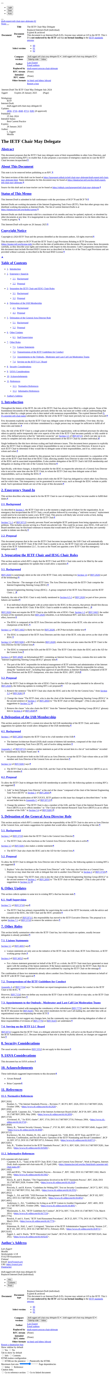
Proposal (21, 283)
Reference (18, 1367)
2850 (9, 111)
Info (7, 1355)
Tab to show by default (11, 1352)
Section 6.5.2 (66, 597)
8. (3, 1043)
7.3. (3, 1002)
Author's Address (14, 396)
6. (3, 888)
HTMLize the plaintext (15, 1361)
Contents (17, 1355)
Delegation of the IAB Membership (26, 303)
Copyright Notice (13, 230)
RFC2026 (6, 575)
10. (3, 1067)
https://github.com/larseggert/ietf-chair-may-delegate (75, 187)
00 (34, 46)
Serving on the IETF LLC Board (32, 362)
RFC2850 (44, 701)
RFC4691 (19, 946)
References (15, 381)
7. (3, 926)
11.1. (4, 1095)
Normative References (28, 386)
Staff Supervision (25, 337)
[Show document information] (8, 24)
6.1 (14, 337)
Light (10, 7)
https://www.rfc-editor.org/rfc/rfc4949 (25, 1130)
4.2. (3, 777)
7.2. (3, 981)
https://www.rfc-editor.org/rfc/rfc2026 (39, 1106)
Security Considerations (20, 366)
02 (34, 51)
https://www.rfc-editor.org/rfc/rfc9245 (31, 1236)
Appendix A (6, 987)
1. (3, 402)
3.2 (14, 298)
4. (3, 717)
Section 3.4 (6, 764)
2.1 (14, 279)
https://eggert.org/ (14, 1264)
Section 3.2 (25, 882)
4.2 (14, 313)
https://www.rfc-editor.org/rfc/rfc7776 (37, 1221)
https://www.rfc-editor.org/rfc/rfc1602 (31, 1174)
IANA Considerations (20, 371)
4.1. (3, 731)
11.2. (4, 1153)
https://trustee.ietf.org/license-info (17, 244)
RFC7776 (76, 1008)
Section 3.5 (64, 436)
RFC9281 (19, 642)
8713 (26, 111)
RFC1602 (93, 612)
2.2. (3, 535)
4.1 (14, 308)
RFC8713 (77, 436)
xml (37, 80)
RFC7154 (20, 987)
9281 (32, 111)
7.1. (3, 940)
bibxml (48, 80)
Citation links (7, 1369)
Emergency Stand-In (19, 274)
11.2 (14, 391)
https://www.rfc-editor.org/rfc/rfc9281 (31, 1148)
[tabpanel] (55, 1317)
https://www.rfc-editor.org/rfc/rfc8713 (78, 1140)
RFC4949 (17, 657)
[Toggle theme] (2, 3)
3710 (15, 111)
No (13, 1350)
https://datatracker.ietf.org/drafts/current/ (19, 209)
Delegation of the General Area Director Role (30, 318)
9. (3, 1055)
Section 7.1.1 (7, 522)
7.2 (14, 352)
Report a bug (33, 83)
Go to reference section (15, 1372)
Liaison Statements (25, 347)
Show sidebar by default (12, 1347)
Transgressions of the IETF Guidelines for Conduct (40, 352)
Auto (10, 13)
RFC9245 (28, 1011)
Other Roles (15, 342)
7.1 (14, 347)
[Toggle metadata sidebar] (2, 19)
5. (3, 816)
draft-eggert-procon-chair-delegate (42, 68)
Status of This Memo (16, 193)
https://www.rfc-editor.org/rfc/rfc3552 (59, 1190)
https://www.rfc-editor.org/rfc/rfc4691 (58, 1205)
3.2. (3, 677)
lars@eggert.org (15, 1262)
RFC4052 (17, 958)
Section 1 (20, 510)
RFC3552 (36, 1049)
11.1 (14, 386)
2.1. (3, 504)
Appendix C (6, 749)
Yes (6, 1350)
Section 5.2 (25, 703)
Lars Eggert (32, 62)
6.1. (3, 899)
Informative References (28, 391)
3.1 (14, 293)
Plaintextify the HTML (40, 1361)
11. (3, 1089)
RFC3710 (17, 836)
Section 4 (5, 657)
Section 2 (5, 836)
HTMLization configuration (13, 1358)
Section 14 (82, 575)
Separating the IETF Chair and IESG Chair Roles (32, 288)
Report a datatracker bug (12, 1344)
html (32, 80)
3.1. (3, 569)
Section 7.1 (6, 905)
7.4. (3, 1026)
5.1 (14, 322)
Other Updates (16, 332)
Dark (10, 10)
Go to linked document (40, 1372)
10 (8, 376)
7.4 (14, 362)
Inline (43, 59)
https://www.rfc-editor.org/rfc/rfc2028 (58, 1182)
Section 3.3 (6, 642)
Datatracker (6, 1267)
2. (3, 490)
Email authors (33, 65)
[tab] (9, 1279)
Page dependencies (47, 1364)
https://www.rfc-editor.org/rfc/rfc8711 (83, 1229)
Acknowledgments (18, 376)
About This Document (17, 166)
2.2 (14, 283)
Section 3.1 (6, 946)
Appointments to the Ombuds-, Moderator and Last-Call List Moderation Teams (53, 357)
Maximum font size (10, 1364)
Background (22, 279)
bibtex (42, 80)
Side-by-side (33, 59)
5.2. (3, 856)
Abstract (7, 149)
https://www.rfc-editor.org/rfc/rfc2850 (55, 1114)
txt (28, 80)
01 (34, 48)
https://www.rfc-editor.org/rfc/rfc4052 (66, 1198)
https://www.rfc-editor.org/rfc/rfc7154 (31, 1213)
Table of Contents (14, 263)
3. (3, 555)
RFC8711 (27, 917)
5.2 (14, 327)
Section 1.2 (80, 612)
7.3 (14, 357)
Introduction (15, 269)
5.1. (3, 830)
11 (8, 381)
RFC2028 (49, 630)
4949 (20, 111)
